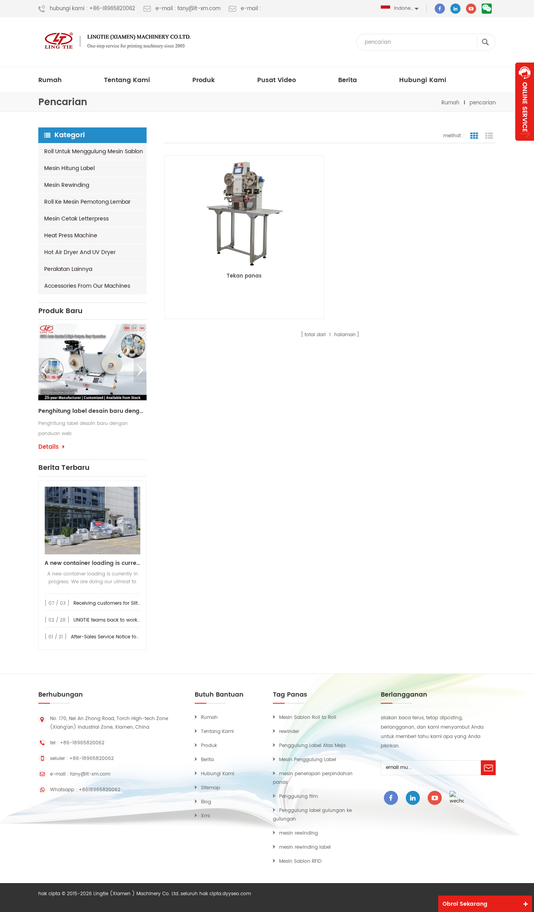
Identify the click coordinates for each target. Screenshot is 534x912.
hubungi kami (422, 80)
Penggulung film (298, 796)
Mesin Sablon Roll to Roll (307, 717)
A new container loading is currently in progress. (92, 563)
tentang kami (217, 731)
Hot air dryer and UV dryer (80, 252)
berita (347, 80)
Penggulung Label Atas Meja (312, 745)
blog (206, 802)
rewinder (289, 731)
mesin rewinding (66, 185)
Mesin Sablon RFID (300, 861)
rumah (50, 80)
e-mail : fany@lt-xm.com (188, 9)
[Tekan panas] (244, 213)
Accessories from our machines (87, 285)
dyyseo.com (236, 894)
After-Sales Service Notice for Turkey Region (121, 637)
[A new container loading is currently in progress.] (92, 520)
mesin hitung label (69, 168)
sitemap (210, 788)
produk (203, 80)
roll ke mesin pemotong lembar (87, 201)
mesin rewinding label (305, 847)
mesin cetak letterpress (76, 218)
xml (205, 816)
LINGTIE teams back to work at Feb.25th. (119, 620)
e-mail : (251, 9)
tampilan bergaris (474, 136)
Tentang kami (127, 80)
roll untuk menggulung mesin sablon (93, 151)
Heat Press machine (70, 235)
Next (140, 370)
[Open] (524, 102)
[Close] (524, 145)
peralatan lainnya (68, 269)
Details (48, 447)
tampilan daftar (489, 136)
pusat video (276, 80)
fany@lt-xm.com (90, 774)
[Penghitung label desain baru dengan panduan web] (92, 362)
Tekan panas (244, 276)
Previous (45, 370)
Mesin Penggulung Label (307, 759)
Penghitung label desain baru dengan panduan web (92, 411)
